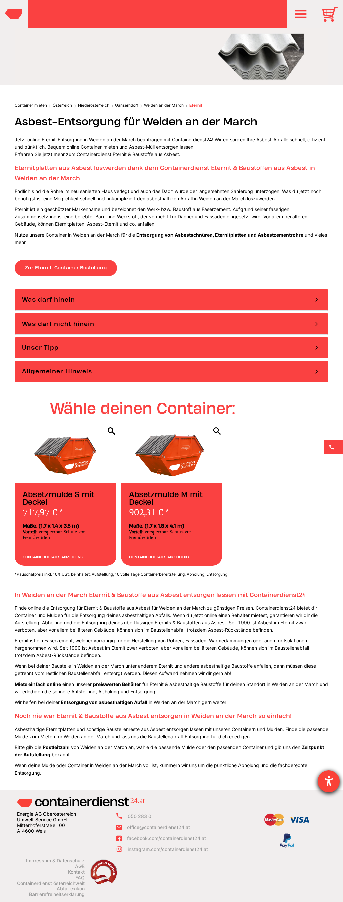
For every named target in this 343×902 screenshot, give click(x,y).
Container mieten (31, 105)
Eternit (195, 105)
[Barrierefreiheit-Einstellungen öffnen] (329, 781)
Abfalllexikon (71, 888)
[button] (301, 14)
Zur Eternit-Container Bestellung (66, 268)
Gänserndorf (126, 105)
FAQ (80, 877)
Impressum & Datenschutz (55, 860)
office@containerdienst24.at (158, 827)
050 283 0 (139, 816)
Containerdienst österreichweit (51, 883)
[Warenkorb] (332, 19)
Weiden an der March (164, 105)
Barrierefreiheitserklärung (57, 894)
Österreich (62, 105)
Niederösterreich (93, 105)
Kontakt (76, 872)
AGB (80, 866)
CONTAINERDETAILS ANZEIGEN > (53, 557)
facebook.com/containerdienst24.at (166, 838)
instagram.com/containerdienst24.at (168, 849)
